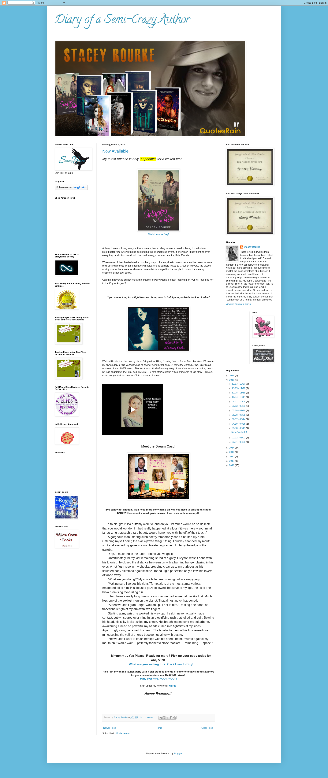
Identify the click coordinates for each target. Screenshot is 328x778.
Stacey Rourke (252, 247)
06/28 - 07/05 (239, 415)
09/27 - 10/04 (239, 401)
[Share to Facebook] (171, 718)
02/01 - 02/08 (239, 442)
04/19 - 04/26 (239, 423)
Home (159, 728)
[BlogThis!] (164, 718)
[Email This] (160, 718)
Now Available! (116, 151)
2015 (232, 380)
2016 (232, 375)
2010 (232, 465)
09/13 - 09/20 (239, 406)
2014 (232, 447)
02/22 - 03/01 (239, 437)
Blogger (178, 753)
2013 (232, 452)
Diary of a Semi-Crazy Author (122, 21)
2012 (232, 456)
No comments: (147, 717)
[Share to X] (167, 718)
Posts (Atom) (122, 733)
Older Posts (207, 728)
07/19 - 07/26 (239, 410)
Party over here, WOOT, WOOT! (158, 678)
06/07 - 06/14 (239, 419)
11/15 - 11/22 (239, 388)
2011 (232, 461)
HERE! (173, 685)
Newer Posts (109, 728)
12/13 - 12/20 (239, 383)
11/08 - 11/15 (239, 392)
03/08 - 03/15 (239, 428)
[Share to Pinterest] (175, 718)
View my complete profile (239, 304)
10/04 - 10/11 (239, 397)
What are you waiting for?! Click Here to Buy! (161, 664)
